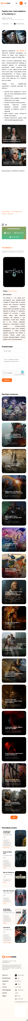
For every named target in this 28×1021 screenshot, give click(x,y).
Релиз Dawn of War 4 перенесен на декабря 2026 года (13, 518)
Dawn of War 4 (15, 522)
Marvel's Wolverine (8, 872)
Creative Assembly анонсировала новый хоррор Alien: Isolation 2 (13, 701)
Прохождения (6, 990)
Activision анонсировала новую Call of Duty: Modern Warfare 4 (13, 804)
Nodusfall (14, 469)
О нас (18, 996)
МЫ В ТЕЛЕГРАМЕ (18, 985)
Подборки (5, 981)
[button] (16, 3)
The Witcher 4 (21, 51)
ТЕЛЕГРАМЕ (15, 237)
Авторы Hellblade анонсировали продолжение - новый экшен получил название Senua (14, 674)
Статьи (4, 987)
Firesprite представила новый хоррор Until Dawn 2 (14, 754)
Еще (14, 817)
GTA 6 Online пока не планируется (11, 544)
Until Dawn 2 (15, 757)
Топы (3, 984)
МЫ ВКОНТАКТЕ (18, 980)
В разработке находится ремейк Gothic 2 (12, 623)
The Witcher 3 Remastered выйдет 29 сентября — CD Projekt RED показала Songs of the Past (14, 436)
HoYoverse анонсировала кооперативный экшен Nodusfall (12, 465)
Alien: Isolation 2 (15, 705)
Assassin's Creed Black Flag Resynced (14, 600)
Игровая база (6, 978)
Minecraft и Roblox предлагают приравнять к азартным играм (13, 570)
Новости (8, 417)
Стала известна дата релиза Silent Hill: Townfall (13, 727)
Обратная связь (19, 991)
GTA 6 (13, 548)
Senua (13, 679)
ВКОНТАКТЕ (20, 233)
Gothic (13, 626)
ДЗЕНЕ (8, 233)
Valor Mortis (6, 927)
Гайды (4, 996)
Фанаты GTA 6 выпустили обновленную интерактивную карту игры (14, 648)
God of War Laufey (16, 784)
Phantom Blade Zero (7, 852)
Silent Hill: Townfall (16, 731)
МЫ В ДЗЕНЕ (20, 975)
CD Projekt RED (17, 211)
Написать (7, 380)
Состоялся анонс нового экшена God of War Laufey (13, 780)
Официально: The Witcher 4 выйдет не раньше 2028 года (14, 492)
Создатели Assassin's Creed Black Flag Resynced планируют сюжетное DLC (13, 593)
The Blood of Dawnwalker (6, 832)
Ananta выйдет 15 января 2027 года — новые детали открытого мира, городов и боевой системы (13, 412)
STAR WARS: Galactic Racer (7, 910)
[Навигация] (25, 3)
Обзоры (4, 993)
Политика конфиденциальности (20, 1000)
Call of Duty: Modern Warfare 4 (12, 810)
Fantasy (10, 214)
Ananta (13, 417)
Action (4, 214)
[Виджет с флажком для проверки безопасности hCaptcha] (13, 373)
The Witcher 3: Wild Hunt (11, 443)
